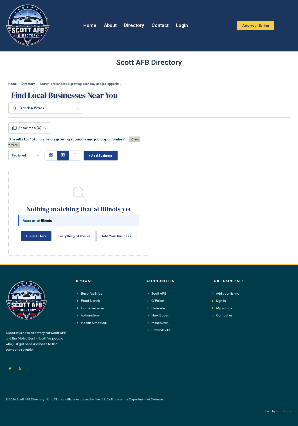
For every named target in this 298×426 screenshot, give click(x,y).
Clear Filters (36, 236)
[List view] (75, 155)
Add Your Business (116, 236)
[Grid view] (51, 155)
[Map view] (63, 155)
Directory (28, 84)
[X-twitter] (20, 368)
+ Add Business (100, 155)
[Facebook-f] (10, 368)
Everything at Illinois (74, 236)
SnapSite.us (284, 411)
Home (12, 84)
